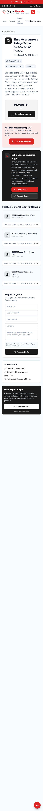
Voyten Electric (35, 6)
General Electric (15, 61)
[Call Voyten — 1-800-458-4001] (37, 805)
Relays (31, 66)
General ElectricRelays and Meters (17, 379)
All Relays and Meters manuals (15, 372)
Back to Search (9, 31)
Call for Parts (22, 189)
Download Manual (23, 114)
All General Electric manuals (14, 369)
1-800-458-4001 (23, 141)
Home (4, 21)
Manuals (12, 21)
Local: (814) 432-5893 (21, 411)
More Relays (9, 375)
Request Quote (23, 196)
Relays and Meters (20, 20)
